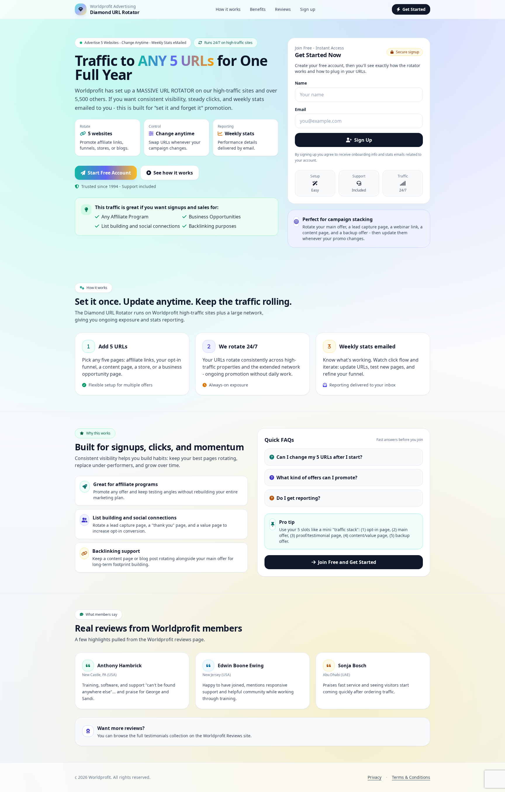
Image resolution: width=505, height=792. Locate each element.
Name (301, 83)
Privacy (374, 777)
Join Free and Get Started (347, 562)
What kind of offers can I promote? (316, 477)
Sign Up (363, 140)
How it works (228, 9)
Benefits (258, 9)
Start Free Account (109, 173)
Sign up (307, 9)
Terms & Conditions (411, 777)
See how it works (173, 173)
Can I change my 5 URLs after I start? (319, 457)
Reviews (283, 9)
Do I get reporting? (298, 498)
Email (300, 109)
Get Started (414, 9)
